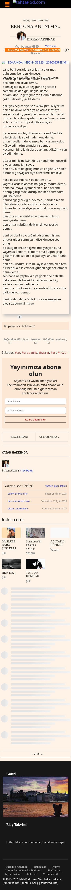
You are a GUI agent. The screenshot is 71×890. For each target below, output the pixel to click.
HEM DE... (8, 572)
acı (54, 353)
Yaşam (30, 553)
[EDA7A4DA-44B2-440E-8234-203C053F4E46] (35, 62)
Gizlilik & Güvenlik (16, 867)
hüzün (64, 353)
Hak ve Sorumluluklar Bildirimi (23, 870)
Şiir (66, 49)
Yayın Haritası (13, 874)
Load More (36, 754)
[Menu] (7, 4)
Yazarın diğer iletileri (56, 485)
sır (18, 353)
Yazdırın (50, 46)
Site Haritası (54, 870)
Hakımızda (39, 867)
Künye (56, 867)
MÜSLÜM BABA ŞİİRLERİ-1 (9, 545)
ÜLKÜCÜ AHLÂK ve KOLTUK (54, 436)
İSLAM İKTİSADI (19, 436)
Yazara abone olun (35, 419)
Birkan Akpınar (41, 39)
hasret (44, 353)
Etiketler (31, 874)
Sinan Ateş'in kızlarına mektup (33, 545)
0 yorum (37, 53)
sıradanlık (30, 353)
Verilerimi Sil (50, 874)
